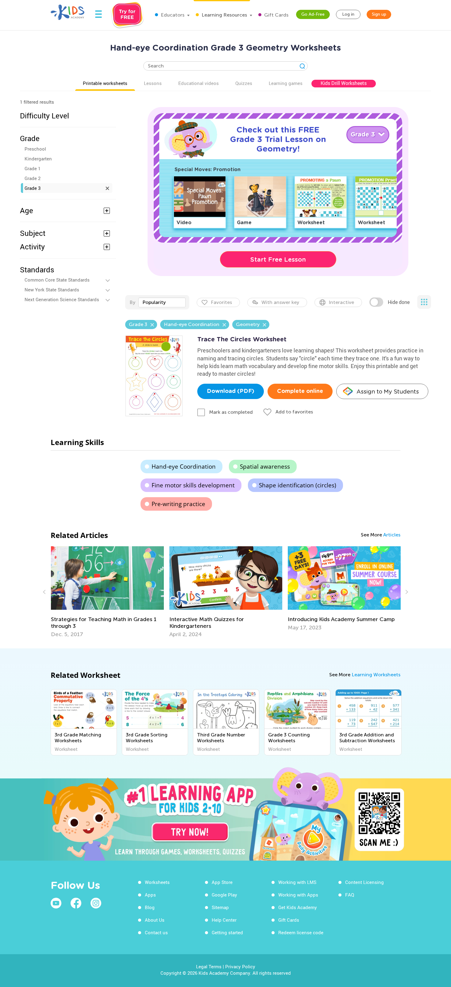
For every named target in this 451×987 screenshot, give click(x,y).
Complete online (300, 391)
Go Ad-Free (313, 14)
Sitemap (220, 907)
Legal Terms (209, 966)
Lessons (153, 83)
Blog (150, 907)
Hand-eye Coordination (184, 466)
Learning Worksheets (376, 675)
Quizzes (243, 83)
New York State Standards (52, 289)
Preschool (35, 149)
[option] (107, 592)
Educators (172, 15)
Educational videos (198, 83)
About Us (154, 920)
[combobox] (162, 302)
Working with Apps (298, 895)
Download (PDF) (230, 391)
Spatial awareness (265, 466)
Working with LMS (297, 882)
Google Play (224, 895)
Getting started (227, 932)
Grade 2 (32, 178)
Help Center (224, 920)
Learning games (286, 83)
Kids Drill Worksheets (344, 83)
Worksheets (157, 882)
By (132, 302)
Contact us (156, 932)
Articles (391, 535)
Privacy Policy (240, 966)
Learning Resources (223, 15)
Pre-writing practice (178, 504)
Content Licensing (364, 882)
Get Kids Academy (297, 907)
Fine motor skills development (193, 485)
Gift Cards (275, 15)
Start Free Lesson (278, 259)
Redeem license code (300, 932)
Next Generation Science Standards (62, 299)
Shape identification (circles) (297, 485)
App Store (222, 882)
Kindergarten (38, 159)
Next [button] (406, 592)
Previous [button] (45, 592)
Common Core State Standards (57, 280)
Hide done (399, 302)
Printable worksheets (105, 83)
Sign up (379, 14)
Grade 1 (32, 168)
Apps (150, 895)
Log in (348, 14)
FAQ (349, 895)
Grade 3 (32, 188)
